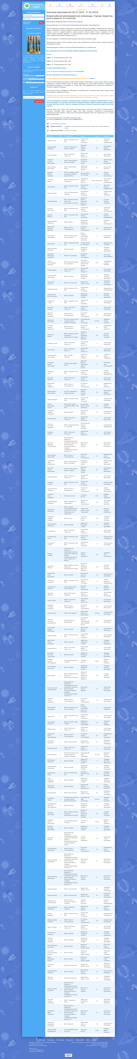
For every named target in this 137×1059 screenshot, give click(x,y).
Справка (109, 6)
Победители (81, 6)
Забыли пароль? (27, 22)
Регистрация (70, 6)
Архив (102, 6)
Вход (41, 22)
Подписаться (39, 101)
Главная (50, 6)
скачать (63, 68)
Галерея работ (92, 6)
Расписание (59, 6)
